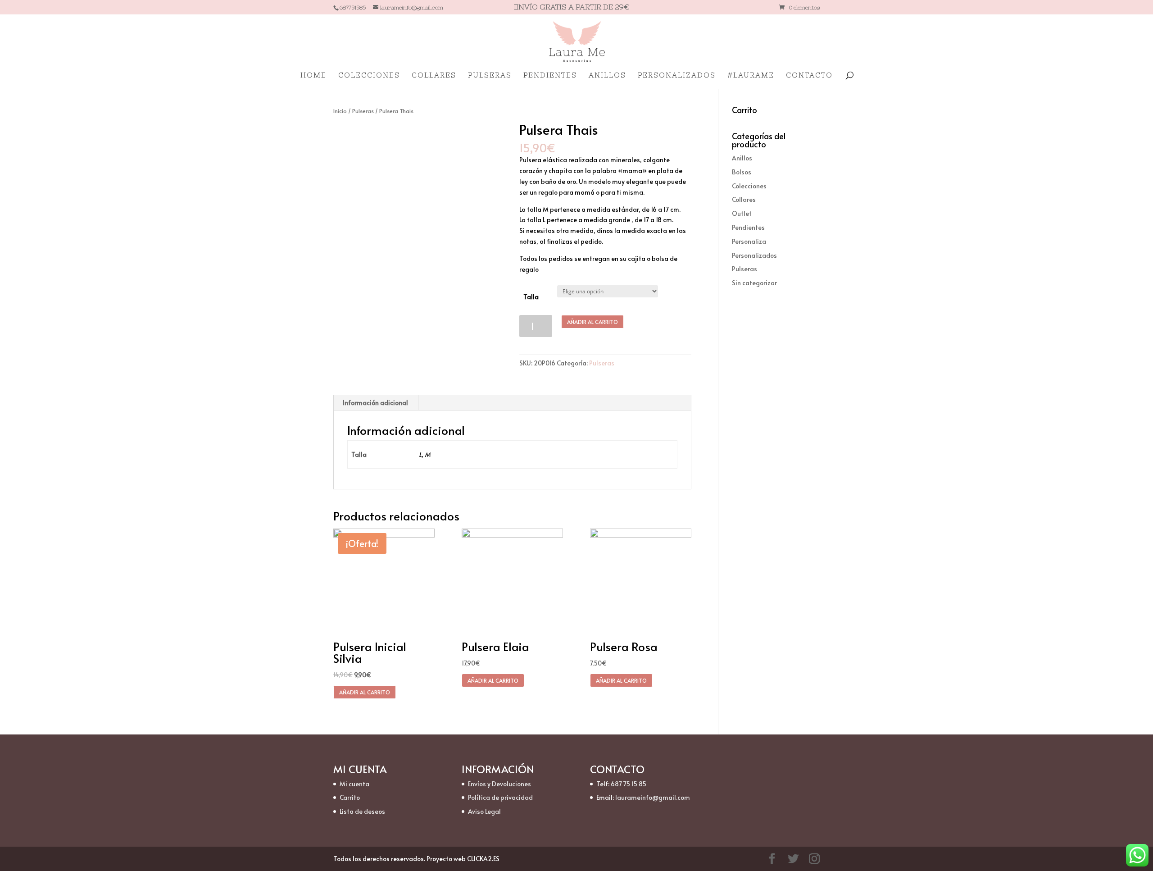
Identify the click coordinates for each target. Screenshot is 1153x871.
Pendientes (748, 227)
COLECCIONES (369, 75)
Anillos (742, 158)
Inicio (340, 111)
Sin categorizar (754, 282)
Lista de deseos (362, 811)
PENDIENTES (550, 75)
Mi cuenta (354, 784)
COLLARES (434, 75)
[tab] (375, 402)
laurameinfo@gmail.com (652, 797)
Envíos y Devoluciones (499, 784)
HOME (313, 75)
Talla (531, 296)
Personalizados (754, 255)
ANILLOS (607, 75)
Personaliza (749, 241)
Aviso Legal (484, 811)
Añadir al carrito (592, 321)
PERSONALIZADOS (677, 75)
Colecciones (749, 186)
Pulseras (363, 111)
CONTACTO (809, 75)
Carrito (350, 797)
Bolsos (741, 172)
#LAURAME (750, 75)
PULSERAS (490, 75)
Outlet (742, 213)
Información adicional (375, 402)
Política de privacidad (500, 797)
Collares (744, 199)
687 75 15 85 (628, 784)
